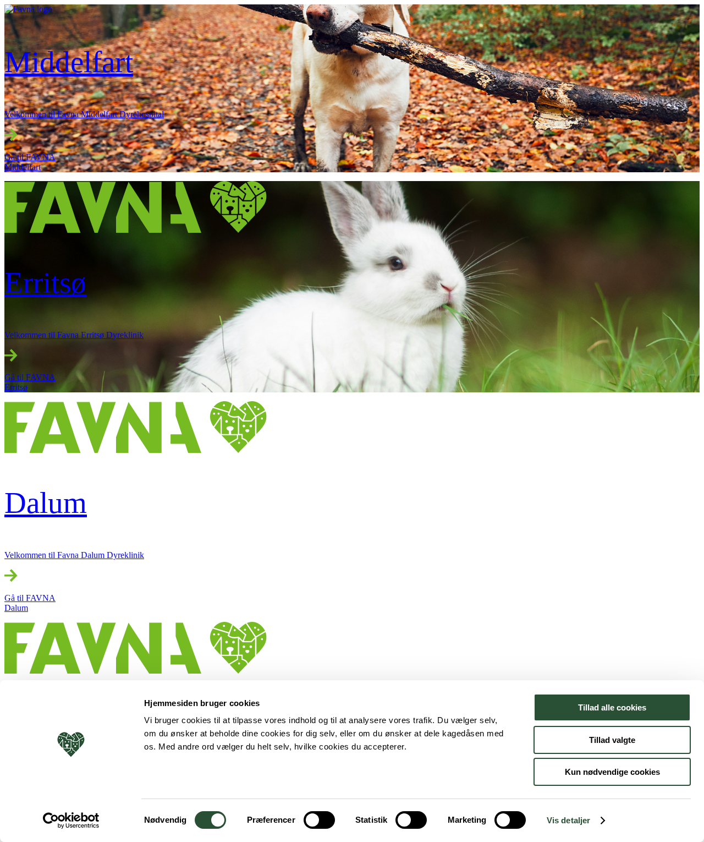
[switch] (319, 820)
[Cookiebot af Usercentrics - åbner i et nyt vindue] (71, 820)
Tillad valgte (612, 740)
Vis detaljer (568, 820)
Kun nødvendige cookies (612, 772)
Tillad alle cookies (612, 707)
